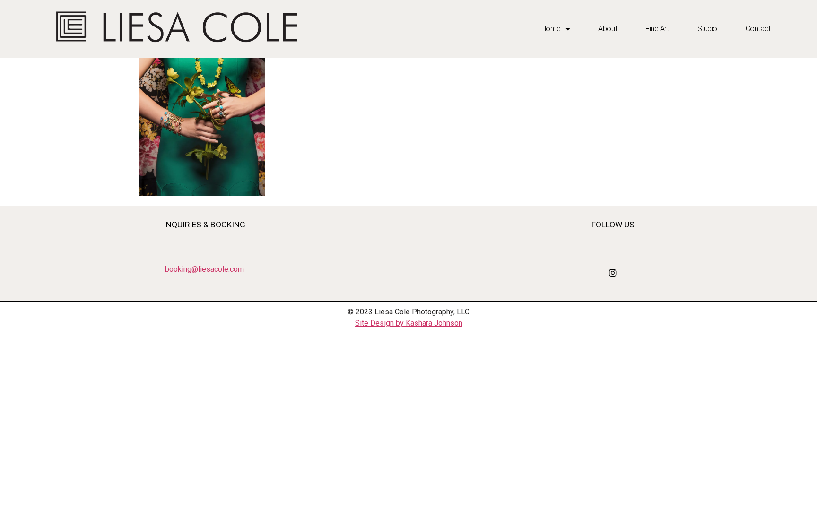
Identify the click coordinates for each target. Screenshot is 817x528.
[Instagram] (612, 272)
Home (551, 28)
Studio (707, 28)
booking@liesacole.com (204, 269)
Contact (758, 28)
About (607, 28)
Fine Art (657, 28)
